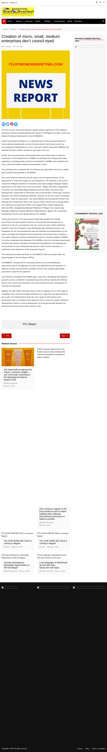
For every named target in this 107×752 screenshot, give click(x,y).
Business (29, 21)
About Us (5, 2)
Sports (69, 21)
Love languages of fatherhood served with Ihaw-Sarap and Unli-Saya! (53, 565)
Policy (87, 748)
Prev (7, 336)
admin (8, 547)
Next (63, 336)
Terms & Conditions (98, 748)
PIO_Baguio (7, 46)
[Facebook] (3, 124)
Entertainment (59, 21)
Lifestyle (47, 21)
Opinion (19, 21)
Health (37, 21)
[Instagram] (12, 124)
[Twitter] (8, 124)
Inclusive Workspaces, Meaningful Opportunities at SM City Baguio (16, 565)
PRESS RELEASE (12, 383)
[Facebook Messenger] (16, 124)
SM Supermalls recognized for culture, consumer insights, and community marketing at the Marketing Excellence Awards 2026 (18, 374)
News (9, 21)
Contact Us (13, 2)
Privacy (80, 748)
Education (78, 21)
